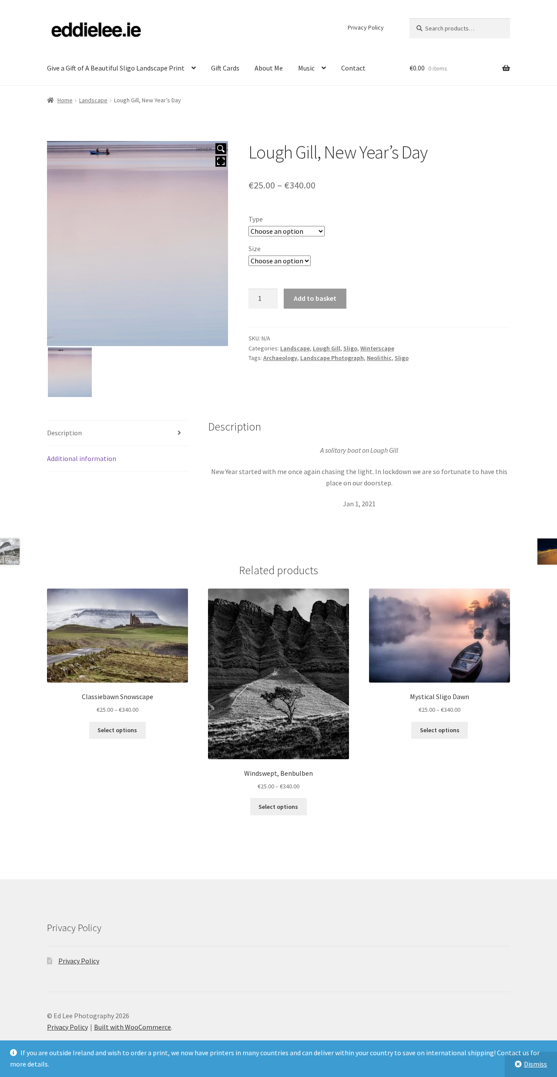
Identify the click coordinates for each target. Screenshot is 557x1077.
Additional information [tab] (81, 458)
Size (254, 248)
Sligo (350, 348)
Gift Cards (225, 68)
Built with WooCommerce (132, 1027)
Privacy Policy (366, 27)
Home (65, 100)
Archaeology (280, 358)
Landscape (93, 100)
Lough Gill (326, 348)
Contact (353, 68)
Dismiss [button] (535, 1064)
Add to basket (315, 298)
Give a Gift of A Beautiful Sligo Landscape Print (116, 68)
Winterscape (377, 348)
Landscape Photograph (332, 358)
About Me (269, 68)
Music (306, 68)
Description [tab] (64, 432)
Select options (117, 730)
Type (255, 219)
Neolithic (379, 358)
